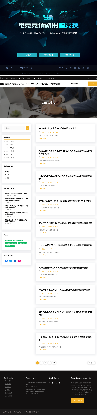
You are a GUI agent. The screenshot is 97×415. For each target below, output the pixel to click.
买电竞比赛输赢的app (11, 243)
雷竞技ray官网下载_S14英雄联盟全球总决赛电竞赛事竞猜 (16, 213)
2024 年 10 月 (10, 145)
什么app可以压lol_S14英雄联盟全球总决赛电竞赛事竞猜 (64, 289)
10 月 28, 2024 (53, 318)
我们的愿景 (8, 396)
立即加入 (92, 83)
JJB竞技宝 (8, 240)
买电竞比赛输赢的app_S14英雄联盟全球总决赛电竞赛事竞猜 (16, 206)
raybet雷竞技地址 (18, 240)
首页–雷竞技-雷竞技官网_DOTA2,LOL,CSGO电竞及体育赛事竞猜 (30, 83)
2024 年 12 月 (10, 142)
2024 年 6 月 (10, 157)
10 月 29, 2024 (53, 157)
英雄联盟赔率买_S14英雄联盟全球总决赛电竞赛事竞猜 (63, 267)
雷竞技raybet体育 (10, 245)
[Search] (27, 128)
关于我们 (8, 381)
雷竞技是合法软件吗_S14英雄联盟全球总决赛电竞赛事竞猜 (16, 221)
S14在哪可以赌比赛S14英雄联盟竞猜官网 (16, 193)
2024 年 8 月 (10, 151)
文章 (8, 172)
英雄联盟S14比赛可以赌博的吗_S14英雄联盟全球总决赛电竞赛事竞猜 (16, 199)
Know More (42, 138)
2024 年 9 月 (10, 148)
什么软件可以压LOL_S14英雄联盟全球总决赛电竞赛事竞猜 (65, 245)
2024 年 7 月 (10, 154)
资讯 (8, 178)
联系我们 (8, 384)
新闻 (8, 175)
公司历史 (8, 390)
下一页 (91, 363)
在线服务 (8, 387)
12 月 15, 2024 (53, 132)
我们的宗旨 (8, 393)
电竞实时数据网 (23, 243)
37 (54, 363)
